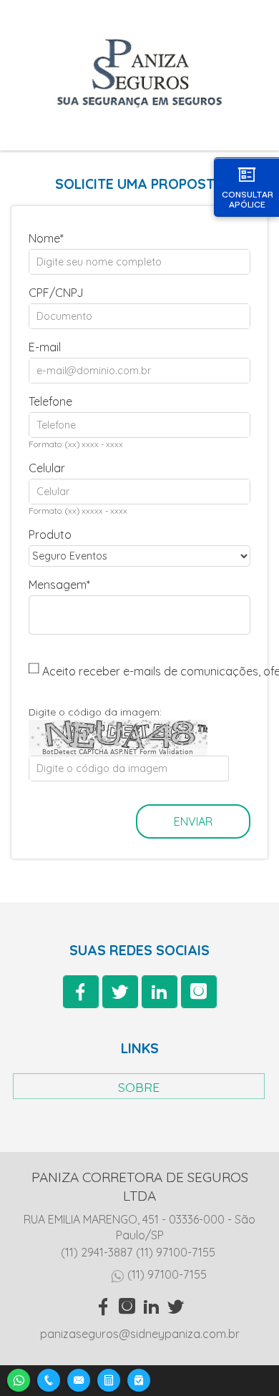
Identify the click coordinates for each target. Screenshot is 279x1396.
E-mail (45, 347)
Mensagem (58, 584)
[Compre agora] (138, 1378)
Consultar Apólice (247, 199)
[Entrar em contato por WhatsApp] (18, 1378)
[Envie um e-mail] (78, 1378)
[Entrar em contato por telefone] (48, 1380)
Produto (50, 534)
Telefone (50, 401)
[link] (81, 991)
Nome (44, 238)
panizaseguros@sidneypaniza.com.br (140, 1334)
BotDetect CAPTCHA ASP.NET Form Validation (117, 752)
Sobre (139, 1087)
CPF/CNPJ (56, 292)
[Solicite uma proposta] (108, 1378)
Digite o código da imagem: (95, 712)
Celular (47, 468)
